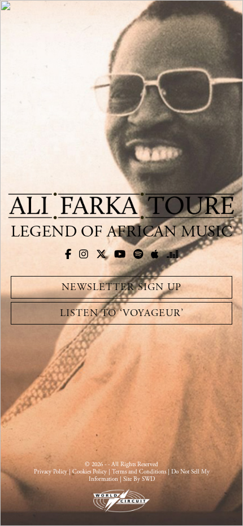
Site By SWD (139, 479)
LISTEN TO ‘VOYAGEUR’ (122, 312)
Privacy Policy (50, 472)
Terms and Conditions (139, 472)
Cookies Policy (89, 472)
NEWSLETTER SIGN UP (121, 286)
